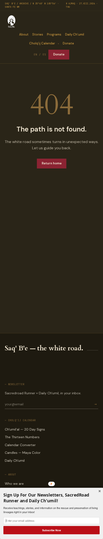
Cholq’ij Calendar (42, 43)
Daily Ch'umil (15, 460)
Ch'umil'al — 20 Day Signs (25, 429)
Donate (68, 43)
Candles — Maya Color (22, 452)
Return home (52, 163)
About (24, 34)
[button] (51, 498)
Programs (54, 34)
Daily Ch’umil (74, 34)
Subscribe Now (51, 530)
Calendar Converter (20, 445)
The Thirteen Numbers (22, 437)
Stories (37, 34)
